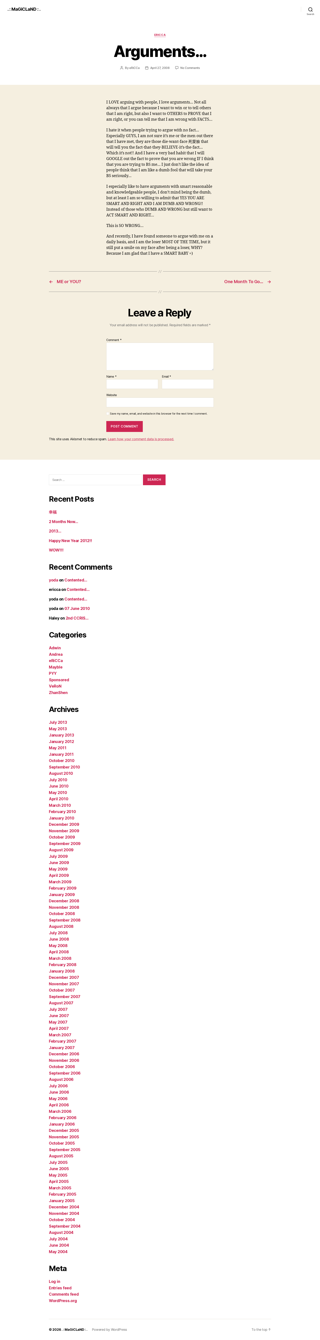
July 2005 (58, 1162)
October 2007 (62, 990)
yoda (53, 580)
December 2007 (64, 977)
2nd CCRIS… (77, 618)
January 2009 (62, 894)
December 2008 (64, 901)
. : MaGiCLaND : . (23, 9)
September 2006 (65, 1073)
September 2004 (65, 1226)
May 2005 (58, 1175)
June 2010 (59, 786)
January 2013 (61, 735)
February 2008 (62, 964)
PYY (53, 673)
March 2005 (60, 1188)
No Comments (190, 68)
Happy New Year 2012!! (70, 540)
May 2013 (58, 729)
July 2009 (58, 856)
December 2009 (64, 824)
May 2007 (58, 1022)
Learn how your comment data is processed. (141, 439)
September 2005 (64, 1149)
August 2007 (61, 1003)
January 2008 (62, 971)
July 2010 (58, 780)
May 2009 (58, 869)
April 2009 (59, 875)
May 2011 (57, 748)
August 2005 (61, 1156)
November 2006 (64, 1060)
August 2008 (61, 926)
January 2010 (61, 818)
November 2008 (64, 907)
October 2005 (62, 1143)
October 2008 (62, 913)
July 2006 (58, 1086)
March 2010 (60, 805)
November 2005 (64, 1137)
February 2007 (62, 1041)
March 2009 (60, 882)
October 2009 (62, 837)
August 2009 (61, 850)
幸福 (52, 512)
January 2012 (61, 741)
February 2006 (62, 1117)
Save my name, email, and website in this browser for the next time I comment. (158, 413)
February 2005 (62, 1194)
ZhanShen (58, 692)
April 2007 (59, 1028)
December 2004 (64, 1207)
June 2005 (59, 1168)
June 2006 (59, 1092)
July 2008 (58, 933)
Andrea (55, 654)
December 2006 (64, 1054)
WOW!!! (56, 550)
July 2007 (58, 1009)
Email (166, 376)
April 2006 (59, 1105)
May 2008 (58, 945)
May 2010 (58, 792)
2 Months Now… (63, 521)
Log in (54, 1281)
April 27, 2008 (160, 68)
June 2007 (59, 1015)
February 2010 (62, 811)
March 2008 (60, 958)
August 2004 (61, 1232)
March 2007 (60, 1035)
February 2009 (62, 888)
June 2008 (59, 939)
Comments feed (64, 1294)
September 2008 (65, 920)
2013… (55, 531)
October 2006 (62, 1066)
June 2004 (59, 1245)
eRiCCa (160, 35)
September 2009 (65, 843)
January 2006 (62, 1124)
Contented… (75, 580)
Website (111, 395)
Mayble (55, 667)
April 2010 (58, 799)
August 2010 (61, 773)
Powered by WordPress (109, 1329)
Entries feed (60, 1288)
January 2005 (62, 1200)
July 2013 (58, 722)
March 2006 (60, 1111)
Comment (114, 340)
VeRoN (55, 686)
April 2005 (59, 1181)
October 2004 (62, 1219)
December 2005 (64, 1130)
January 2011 (61, 754)
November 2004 (64, 1213)
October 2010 (61, 760)
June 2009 (59, 862)
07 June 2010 (77, 608)
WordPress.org (63, 1300)
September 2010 (64, 767)
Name (111, 376)
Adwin (55, 648)
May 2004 (58, 1251)
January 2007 (62, 1047)
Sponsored (59, 680)
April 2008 (59, 952)
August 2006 (61, 1079)
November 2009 (64, 831)
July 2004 (58, 1239)
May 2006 (58, 1098)
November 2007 (64, 984)
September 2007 (64, 996)
